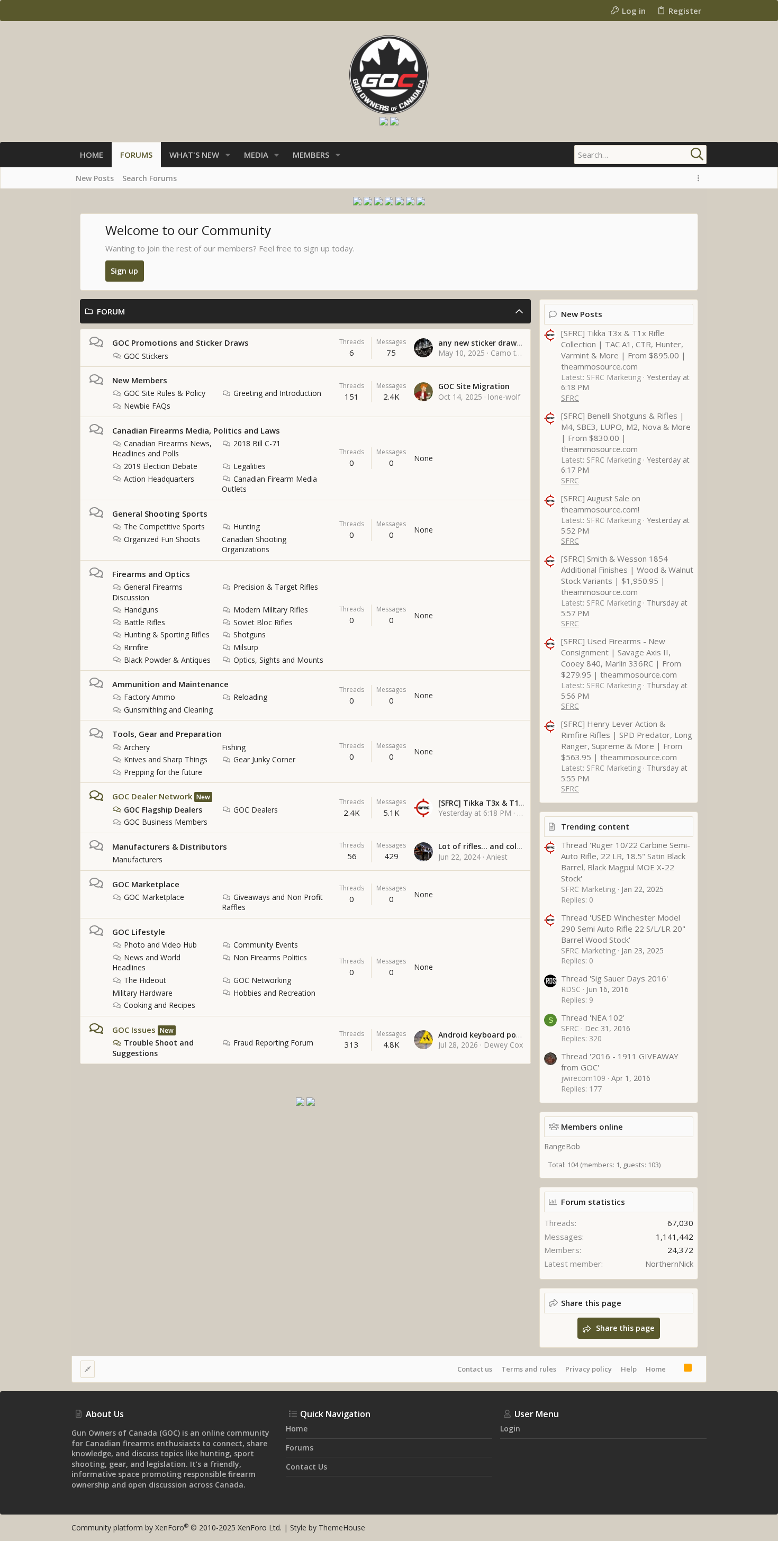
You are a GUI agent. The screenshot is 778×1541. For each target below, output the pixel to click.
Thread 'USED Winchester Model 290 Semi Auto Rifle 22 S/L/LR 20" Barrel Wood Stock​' (623, 928)
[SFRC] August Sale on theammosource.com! (600, 504)
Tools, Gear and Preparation (167, 733)
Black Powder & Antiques (167, 660)
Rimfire (136, 647)
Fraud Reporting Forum (273, 1043)
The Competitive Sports (164, 526)
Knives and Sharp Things (165, 759)
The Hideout (145, 980)
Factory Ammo (149, 697)
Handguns (141, 610)
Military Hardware (142, 993)
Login (510, 1428)
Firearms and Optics (151, 574)
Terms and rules (528, 1369)
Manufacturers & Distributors (169, 846)
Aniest (497, 857)
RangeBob (562, 1146)
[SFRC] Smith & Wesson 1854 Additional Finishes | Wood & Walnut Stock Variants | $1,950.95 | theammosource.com (627, 575)
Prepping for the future (163, 772)
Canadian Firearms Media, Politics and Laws (196, 430)
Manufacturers (137, 859)
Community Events (265, 945)
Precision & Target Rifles (275, 587)
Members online (592, 1126)
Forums (299, 1448)
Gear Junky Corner (264, 759)
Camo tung (510, 353)
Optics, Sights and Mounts (278, 660)
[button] (228, 155)
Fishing (234, 747)
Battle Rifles (144, 622)
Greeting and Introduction (277, 393)
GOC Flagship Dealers (163, 810)
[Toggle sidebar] (700, 178)
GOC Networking (262, 980)
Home (656, 1369)
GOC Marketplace (145, 884)
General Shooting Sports (159, 513)
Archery (137, 747)
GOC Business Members (165, 822)
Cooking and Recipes (159, 1005)
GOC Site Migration (474, 386)
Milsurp (245, 647)
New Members (139, 380)
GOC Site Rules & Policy (164, 393)
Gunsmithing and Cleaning (168, 710)
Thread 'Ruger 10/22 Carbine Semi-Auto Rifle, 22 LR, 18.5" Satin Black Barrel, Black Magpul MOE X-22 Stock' (625, 862)
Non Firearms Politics (270, 957)
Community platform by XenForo (176, 1527)
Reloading (250, 697)
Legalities (249, 466)
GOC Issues (134, 1029)
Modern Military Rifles (270, 610)
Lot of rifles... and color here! (491, 846)
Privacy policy (588, 1369)
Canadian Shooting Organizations (254, 544)
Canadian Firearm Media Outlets (269, 484)
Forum (111, 311)
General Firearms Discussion (147, 592)
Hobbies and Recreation (274, 993)
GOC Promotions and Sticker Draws (180, 342)
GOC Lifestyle (138, 931)
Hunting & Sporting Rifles (167, 634)
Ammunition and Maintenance (170, 684)
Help (629, 1369)
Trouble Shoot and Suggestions (153, 1048)
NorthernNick (669, 1263)
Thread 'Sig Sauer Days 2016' (614, 978)
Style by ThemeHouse (327, 1527)
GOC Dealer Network (152, 796)
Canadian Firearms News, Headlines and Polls (162, 448)
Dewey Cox (503, 1045)
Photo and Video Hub (160, 945)
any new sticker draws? (481, 343)
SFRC (570, 398)
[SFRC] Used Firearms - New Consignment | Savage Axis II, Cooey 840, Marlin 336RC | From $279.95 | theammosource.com (621, 658)
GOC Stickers (146, 356)
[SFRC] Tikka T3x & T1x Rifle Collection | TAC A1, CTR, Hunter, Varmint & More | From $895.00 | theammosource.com (623, 350)
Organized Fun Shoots (162, 539)
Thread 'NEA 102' (593, 1017)
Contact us (474, 1369)
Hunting (246, 526)
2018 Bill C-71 (257, 443)
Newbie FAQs (147, 406)
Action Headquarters (159, 479)
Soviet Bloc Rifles (263, 622)
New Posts (581, 314)
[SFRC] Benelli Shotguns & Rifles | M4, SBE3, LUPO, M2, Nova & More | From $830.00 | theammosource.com (626, 432)
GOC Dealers (255, 810)
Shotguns (249, 634)
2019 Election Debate (160, 466)
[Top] (675, 1369)
